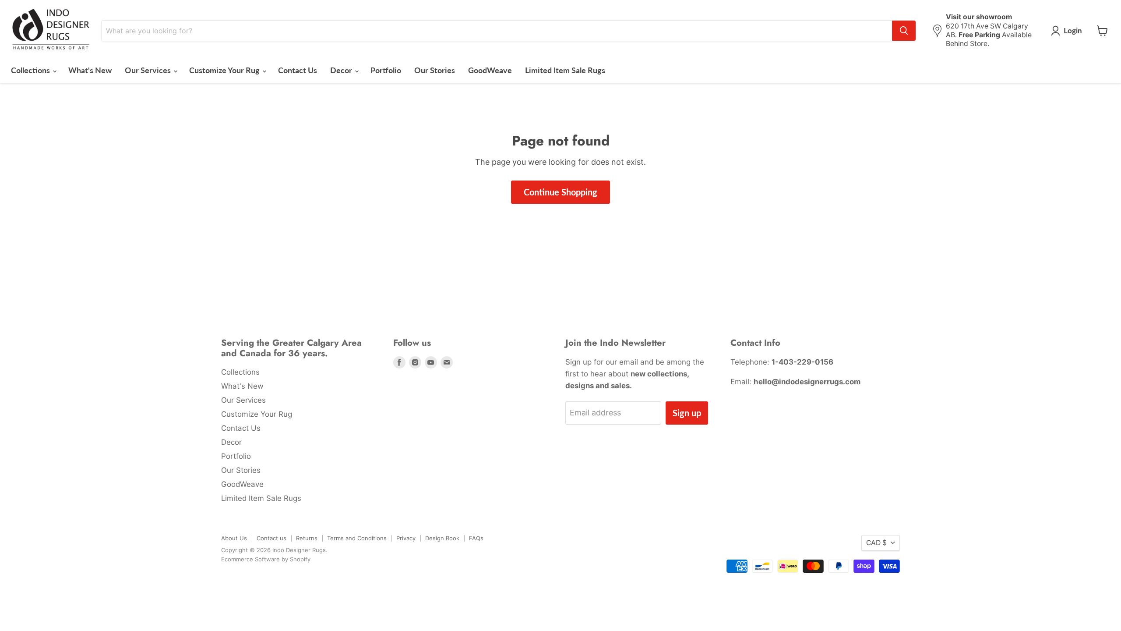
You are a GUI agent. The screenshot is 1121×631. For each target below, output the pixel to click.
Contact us (271, 538)
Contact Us (297, 70)
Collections (31, 70)
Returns (306, 538)
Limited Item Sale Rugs (565, 70)
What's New (90, 70)
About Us (234, 538)
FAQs (476, 538)
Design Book (442, 538)
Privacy (406, 538)
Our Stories (434, 70)
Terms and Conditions (357, 538)
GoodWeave (490, 70)
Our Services (149, 70)
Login (1073, 30)
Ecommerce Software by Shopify (265, 559)
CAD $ (876, 543)
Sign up (687, 413)
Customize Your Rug (225, 70)
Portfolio (385, 70)
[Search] (904, 31)
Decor (342, 70)
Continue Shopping (560, 192)
